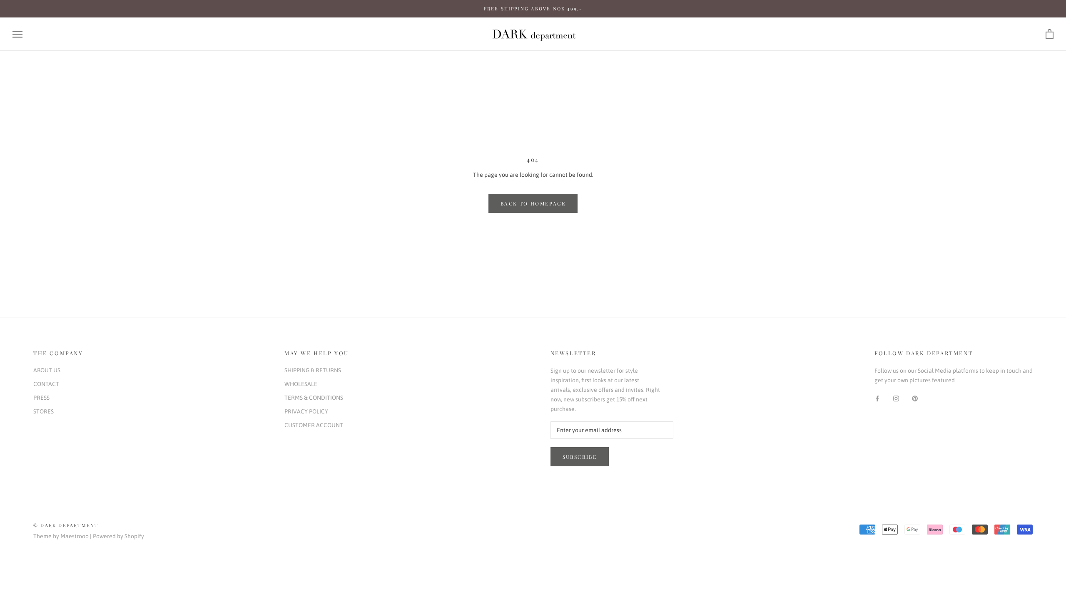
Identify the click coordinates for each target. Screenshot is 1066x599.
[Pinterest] (915, 398)
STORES (43, 411)
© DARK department (65, 525)
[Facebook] (877, 398)
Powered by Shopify (118, 536)
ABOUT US (46, 370)
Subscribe (580, 456)
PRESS (41, 397)
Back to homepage (533, 203)
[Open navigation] (17, 34)
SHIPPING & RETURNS (312, 370)
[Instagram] (896, 398)
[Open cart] (1050, 34)
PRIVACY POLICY (306, 411)
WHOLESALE (300, 384)
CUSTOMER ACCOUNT (313, 425)
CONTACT (46, 384)
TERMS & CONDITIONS (313, 397)
